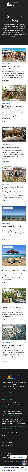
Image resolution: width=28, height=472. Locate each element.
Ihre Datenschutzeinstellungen (15, 467)
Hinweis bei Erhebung (8, 470)
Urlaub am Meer (6, 64)
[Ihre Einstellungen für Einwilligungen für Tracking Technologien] (25, 469)
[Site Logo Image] (13, 4)
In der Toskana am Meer (11, 147)
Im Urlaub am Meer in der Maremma (12, 107)
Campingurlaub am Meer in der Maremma (14, 346)
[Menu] (24, 5)
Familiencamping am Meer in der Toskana (13, 67)
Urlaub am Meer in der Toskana (14, 271)
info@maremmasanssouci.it (13, 415)
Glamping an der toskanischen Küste (13, 188)
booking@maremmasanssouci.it (10, 407)
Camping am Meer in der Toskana (11, 227)
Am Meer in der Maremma (12, 308)
